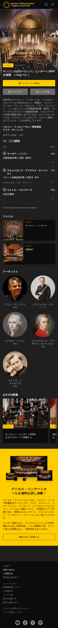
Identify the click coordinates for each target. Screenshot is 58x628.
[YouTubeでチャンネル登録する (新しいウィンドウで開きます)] (17, 622)
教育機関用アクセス (12, 587)
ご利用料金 (8, 591)
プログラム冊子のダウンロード (16, 608)
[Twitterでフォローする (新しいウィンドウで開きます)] (32, 622)
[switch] (53, 162)
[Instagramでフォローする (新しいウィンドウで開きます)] (40, 622)
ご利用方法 (8, 573)
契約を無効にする (11, 602)
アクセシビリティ (11, 577)
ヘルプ (6, 566)
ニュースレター (10, 583)
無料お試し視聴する (29, 536)
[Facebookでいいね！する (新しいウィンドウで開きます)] (25, 622)
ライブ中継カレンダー (13, 612)
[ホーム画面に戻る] (18, 4)
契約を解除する (10, 598)
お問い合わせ (9, 569)
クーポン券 (8, 595)
